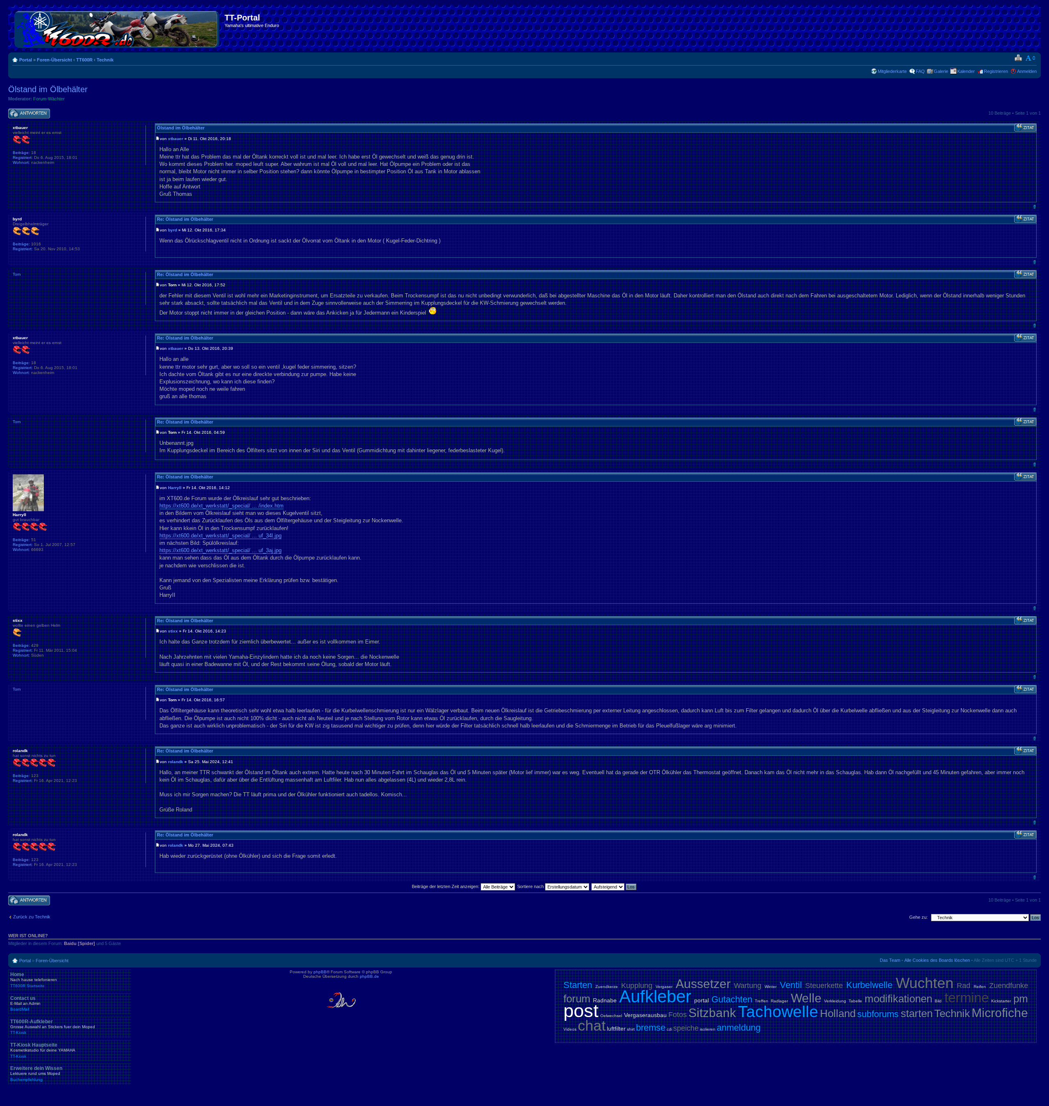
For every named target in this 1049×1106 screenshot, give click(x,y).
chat (592, 1025)
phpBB (320, 972)
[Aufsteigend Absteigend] (614, 886)
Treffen (761, 1001)
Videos (570, 1029)
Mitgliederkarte (892, 71)
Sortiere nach (531, 886)
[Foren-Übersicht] (117, 28)
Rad (963, 985)
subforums (878, 1014)
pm (1020, 999)
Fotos (677, 1015)
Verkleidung (835, 1001)
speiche (686, 1028)
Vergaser (664, 986)
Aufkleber (655, 996)
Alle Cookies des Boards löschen (937, 960)
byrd (172, 230)
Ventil (791, 985)
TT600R (84, 59)
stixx (173, 631)
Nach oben (1034, 206)
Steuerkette (824, 985)
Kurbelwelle (869, 985)
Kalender (966, 71)
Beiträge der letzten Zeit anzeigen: (446, 886)
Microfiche (1000, 1013)
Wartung (747, 985)
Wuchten (925, 983)
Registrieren (996, 71)
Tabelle (855, 1001)
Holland (838, 1013)
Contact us (25, 1003)
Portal (25, 59)
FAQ (920, 71)
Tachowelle (778, 1011)
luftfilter (616, 1028)
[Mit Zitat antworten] (1025, 128)
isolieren (707, 1029)
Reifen (980, 986)
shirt (631, 1029)
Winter (771, 986)
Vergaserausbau (645, 1015)
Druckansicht (1018, 58)
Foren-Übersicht (54, 59)
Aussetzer (703, 983)
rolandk (175, 761)
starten (917, 1013)
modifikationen (898, 999)
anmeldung (739, 1027)
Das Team (890, 960)
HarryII (175, 487)
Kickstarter (1001, 1001)
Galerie (941, 71)
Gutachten (731, 999)
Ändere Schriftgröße (1031, 58)
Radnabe (605, 1000)
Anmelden (1027, 71)
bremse (650, 1027)
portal (701, 1000)
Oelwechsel (611, 1015)
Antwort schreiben (26, 111)
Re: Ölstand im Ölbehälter (185, 219)
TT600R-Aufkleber (52, 1027)
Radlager (779, 1001)
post (581, 1010)
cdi (669, 1029)
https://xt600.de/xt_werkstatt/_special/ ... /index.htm (221, 506)
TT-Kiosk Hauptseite (42, 1050)
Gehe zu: (918, 917)
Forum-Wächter (49, 98)
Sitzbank (712, 1013)
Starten (577, 985)
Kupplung (636, 985)
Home (33, 980)
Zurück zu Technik (31, 916)
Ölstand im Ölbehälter (48, 89)
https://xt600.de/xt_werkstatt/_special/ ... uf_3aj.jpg (220, 550)
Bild (938, 1001)
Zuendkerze (606, 986)
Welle (806, 998)
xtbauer (175, 138)
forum (576, 999)
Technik (105, 59)
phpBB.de (369, 976)
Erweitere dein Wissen (36, 1073)
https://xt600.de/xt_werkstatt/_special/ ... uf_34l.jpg (220, 536)
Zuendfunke (1008, 985)
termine (967, 997)
